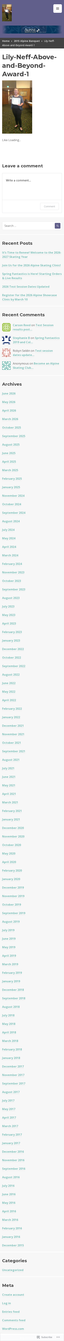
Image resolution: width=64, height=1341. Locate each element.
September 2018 (13, 998)
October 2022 (11, 657)
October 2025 (11, 427)
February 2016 (12, 1228)
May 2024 (8, 538)
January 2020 (11, 879)
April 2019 (9, 956)
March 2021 (10, 802)
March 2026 (10, 419)
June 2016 (8, 1194)
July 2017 (8, 1100)
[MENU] (57, 8)
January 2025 (11, 487)
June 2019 (8, 939)
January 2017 (11, 1143)
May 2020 (8, 853)
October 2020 (11, 845)
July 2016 (8, 1186)
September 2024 (13, 513)
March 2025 (10, 470)
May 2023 (8, 615)
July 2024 (8, 530)
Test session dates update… (33, 353)
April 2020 (9, 862)
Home (6, 41)
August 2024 (11, 521)
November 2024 (13, 496)
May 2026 (8, 402)
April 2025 (9, 462)
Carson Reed (22, 325)
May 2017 (8, 1109)
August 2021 (11, 760)
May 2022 (8, 692)
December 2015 (13, 1245)
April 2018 (9, 1032)
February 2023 (12, 632)
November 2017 (13, 1075)
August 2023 (11, 598)
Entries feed (11, 1312)
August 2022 (11, 675)
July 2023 (8, 606)
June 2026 (8, 393)
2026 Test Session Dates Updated (25, 287)
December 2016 (13, 1152)
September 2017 (13, 1083)
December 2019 (13, 888)
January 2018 (11, 1058)
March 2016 (10, 1220)
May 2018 (8, 1024)
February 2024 (12, 564)
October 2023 (11, 581)
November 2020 (13, 836)
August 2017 (11, 1092)
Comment (49, 206)
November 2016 (13, 1160)
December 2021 (13, 726)
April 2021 (9, 794)
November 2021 (13, 734)
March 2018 (10, 1041)
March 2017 (10, 1126)
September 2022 (13, 666)
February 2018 (12, 1049)
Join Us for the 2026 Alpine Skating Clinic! (31, 265)
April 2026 (9, 410)
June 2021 (8, 777)
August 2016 (11, 1177)
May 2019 (8, 947)
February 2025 (12, 479)
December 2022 (13, 649)
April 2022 (9, 700)
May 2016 (8, 1203)
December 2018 (13, 990)
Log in (6, 1303)
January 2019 (11, 981)
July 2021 (8, 768)
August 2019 (11, 922)
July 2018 (8, 1015)
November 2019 (13, 896)
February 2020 (12, 870)
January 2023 (11, 640)
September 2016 (13, 1169)
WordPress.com (13, 1329)
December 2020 (13, 828)
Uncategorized (12, 1270)
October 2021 (11, 743)
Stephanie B (21, 338)
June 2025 (8, 453)
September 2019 (13, 913)
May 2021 (8, 785)
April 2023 (9, 623)
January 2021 (11, 819)
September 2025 (13, 436)
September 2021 (13, 751)
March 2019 (10, 964)
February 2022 (12, 709)
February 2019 (12, 973)
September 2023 (13, 589)
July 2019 (8, 930)
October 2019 (11, 905)
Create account (13, 1295)
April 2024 (9, 547)
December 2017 (13, 1066)
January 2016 (11, 1237)
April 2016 (9, 1211)
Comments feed (13, 1320)
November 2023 (13, 572)
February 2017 (12, 1135)
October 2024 (11, 504)
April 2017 (9, 1118)
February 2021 (12, 811)
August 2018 (11, 1007)
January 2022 (11, 717)
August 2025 (11, 445)
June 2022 (8, 683)
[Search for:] (32, 226)
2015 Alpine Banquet (27, 41)
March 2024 (10, 555)
